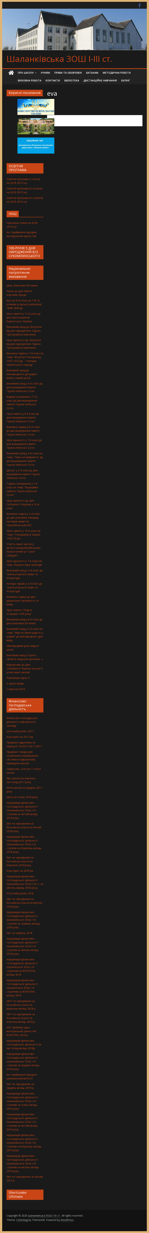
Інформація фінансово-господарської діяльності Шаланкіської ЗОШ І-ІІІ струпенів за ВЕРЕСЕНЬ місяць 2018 (22, 967)
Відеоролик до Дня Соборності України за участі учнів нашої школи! (25, 668)
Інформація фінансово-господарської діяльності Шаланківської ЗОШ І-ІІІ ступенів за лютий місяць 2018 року (22, 810)
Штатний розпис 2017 (20, 731)
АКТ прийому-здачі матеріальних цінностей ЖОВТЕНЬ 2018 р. (21, 1031)
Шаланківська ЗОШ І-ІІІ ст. (59, 58)
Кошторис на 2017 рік (20, 737)
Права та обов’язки (68, 72)
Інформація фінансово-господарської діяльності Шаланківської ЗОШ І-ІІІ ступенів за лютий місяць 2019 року (22, 1122)
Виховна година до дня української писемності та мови (23, 600)
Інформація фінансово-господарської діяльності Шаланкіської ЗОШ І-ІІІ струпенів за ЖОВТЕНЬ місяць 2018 (22, 987)
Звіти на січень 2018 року (22, 797)
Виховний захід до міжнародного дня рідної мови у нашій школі (22, 374)
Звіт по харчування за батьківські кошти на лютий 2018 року (24, 827)
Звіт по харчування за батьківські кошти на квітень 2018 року (24, 902)
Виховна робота (29, 80)
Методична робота (117, 72)
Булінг (125, 80)
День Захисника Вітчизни (22, 285)
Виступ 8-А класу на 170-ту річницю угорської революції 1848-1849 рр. (24, 304)
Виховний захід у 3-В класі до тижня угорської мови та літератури (25, 574)
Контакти (53, 80)
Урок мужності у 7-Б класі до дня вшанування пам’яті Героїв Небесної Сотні (24, 443)
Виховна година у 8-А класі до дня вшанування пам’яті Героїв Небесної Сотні (23, 430)
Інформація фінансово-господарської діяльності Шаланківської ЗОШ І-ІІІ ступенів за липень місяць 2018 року (23, 946)
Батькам (92, 72)
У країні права (15, 683)
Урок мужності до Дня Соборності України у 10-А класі (23, 504)
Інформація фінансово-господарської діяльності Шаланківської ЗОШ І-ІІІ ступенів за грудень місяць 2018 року (23, 1061)
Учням (45, 72)
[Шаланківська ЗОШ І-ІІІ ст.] (11, 73)
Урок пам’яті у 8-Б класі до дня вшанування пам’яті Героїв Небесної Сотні (23, 417)
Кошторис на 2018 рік (20, 870)
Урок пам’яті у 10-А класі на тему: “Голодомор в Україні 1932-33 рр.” (23, 534)
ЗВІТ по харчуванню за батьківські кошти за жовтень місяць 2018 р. (21, 1017)
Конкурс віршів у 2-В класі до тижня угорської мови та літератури (24, 587)
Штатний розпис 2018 (20, 893)
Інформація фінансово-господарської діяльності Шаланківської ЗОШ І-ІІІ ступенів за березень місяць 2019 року (24, 1142)
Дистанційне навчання (100, 80)
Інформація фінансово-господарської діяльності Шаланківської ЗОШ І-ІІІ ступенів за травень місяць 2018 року (23, 919)
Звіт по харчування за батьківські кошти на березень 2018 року (20, 861)
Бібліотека (71, 80)
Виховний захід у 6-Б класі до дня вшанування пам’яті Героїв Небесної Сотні (25, 387)
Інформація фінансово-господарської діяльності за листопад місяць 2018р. (24, 1044)
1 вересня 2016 (16, 689)
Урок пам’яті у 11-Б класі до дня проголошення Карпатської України (24, 317)
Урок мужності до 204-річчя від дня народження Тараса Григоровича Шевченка (24, 343)
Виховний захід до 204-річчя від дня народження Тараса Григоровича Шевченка (24, 330)
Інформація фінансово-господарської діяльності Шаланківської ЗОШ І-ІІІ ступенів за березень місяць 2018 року (24, 844)
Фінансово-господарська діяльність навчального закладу (22, 721)
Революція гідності (18, 678)
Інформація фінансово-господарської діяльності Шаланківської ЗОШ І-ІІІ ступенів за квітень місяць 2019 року (23, 1163)
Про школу (26, 72)
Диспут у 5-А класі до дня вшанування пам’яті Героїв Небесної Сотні (23, 474)
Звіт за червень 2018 (19, 933)
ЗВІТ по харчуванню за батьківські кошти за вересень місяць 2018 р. (21, 1004)
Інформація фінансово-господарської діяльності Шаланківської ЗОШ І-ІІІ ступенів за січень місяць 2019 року (22, 1101)
